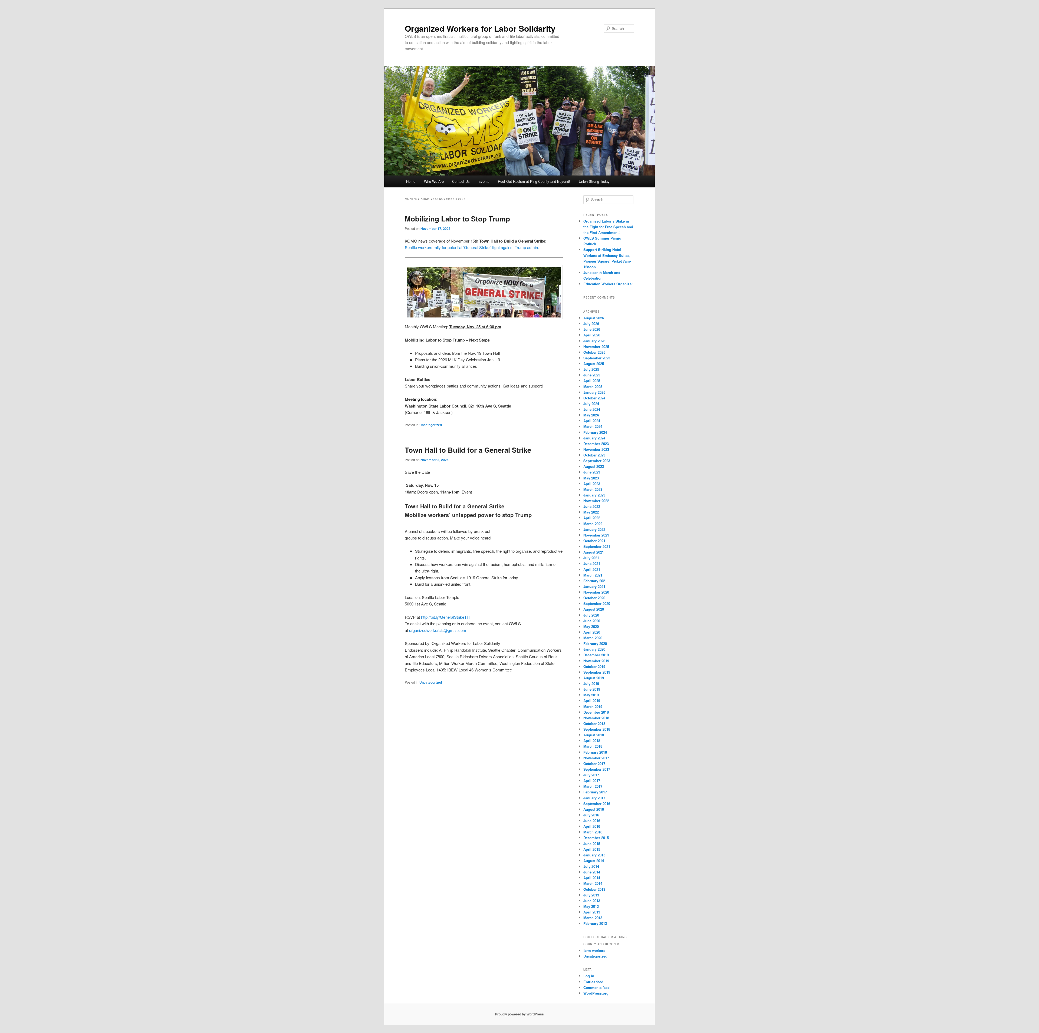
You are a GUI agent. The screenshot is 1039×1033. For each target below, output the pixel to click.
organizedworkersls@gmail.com (437, 630)
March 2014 (592, 883)
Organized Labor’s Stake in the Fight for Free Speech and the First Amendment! (608, 226)
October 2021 (594, 540)
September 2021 (596, 546)
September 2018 (596, 729)
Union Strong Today (594, 181)
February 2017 (595, 791)
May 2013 (591, 906)
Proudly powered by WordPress (519, 1014)
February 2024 (595, 432)
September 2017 (596, 769)
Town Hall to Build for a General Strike (468, 450)
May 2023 (591, 478)
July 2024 (591, 403)
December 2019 (596, 654)
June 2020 (591, 620)
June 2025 (591, 375)
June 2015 (591, 843)
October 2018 (594, 723)
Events (483, 181)
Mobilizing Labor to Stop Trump (457, 219)
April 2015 (591, 849)
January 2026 (594, 340)
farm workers (594, 950)
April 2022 (591, 517)
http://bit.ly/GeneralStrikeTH (445, 617)
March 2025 (592, 386)
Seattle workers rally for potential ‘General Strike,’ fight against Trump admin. (472, 247)
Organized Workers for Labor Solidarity (480, 28)
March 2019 (592, 706)
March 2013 (592, 917)
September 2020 (596, 603)
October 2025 (594, 352)
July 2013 (591, 895)
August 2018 (593, 734)
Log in (588, 975)
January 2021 (594, 586)
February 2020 (595, 643)
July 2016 (591, 814)
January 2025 (594, 392)
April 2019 (591, 700)
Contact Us (461, 181)
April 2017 (591, 780)
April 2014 (591, 877)
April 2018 (591, 740)
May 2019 (591, 694)
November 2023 (596, 449)
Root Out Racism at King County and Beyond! (534, 181)
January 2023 (594, 495)
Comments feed (596, 987)
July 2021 (591, 557)
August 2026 (593, 317)
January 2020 (594, 649)
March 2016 (592, 832)
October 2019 (594, 666)
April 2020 (591, 632)
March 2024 (592, 426)
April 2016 (591, 826)
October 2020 (594, 597)
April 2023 (591, 483)
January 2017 (594, 797)
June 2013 (591, 900)
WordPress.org (596, 993)
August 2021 (593, 552)
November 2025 (596, 346)
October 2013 (594, 889)
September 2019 (596, 672)
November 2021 (596, 535)
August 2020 (593, 609)
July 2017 (591, 774)
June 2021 (591, 563)
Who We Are (434, 181)
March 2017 (592, 786)
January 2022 (594, 529)
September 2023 (596, 460)
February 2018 (595, 752)
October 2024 (594, 397)
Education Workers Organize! (608, 283)
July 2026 (591, 323)
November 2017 (596, 757)
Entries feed (593, 981)
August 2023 (593, 466)
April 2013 (591, 912)
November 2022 (596, 500)
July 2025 (591, 369)
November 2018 (596, 717)
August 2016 (593, 809)
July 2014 (591, 866)
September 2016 (596, 803)
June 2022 (591, 506)
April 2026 (591, 334)
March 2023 (592, 489)
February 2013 (595, 923)
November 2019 (596, 660)
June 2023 (591, 472)
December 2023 (596, 443)
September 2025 (596, 357)
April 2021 (591, 569)
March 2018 (592, 746)
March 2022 (592, 523)
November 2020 (596, 592)
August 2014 (593, 860)
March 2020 (592, 637)
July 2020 (591, 615)
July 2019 (591, 683)
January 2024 (594, 438)
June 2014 (591, 872)
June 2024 (591, 409)
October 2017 (594, 763)
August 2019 (593, 677)
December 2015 (596, 837)
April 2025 (591, 380)
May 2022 (591, 512)
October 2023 (594, 455)
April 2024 (591, 420)
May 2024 (591, 415)
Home (410, 181)
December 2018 (596, 712)
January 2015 (594, 854)
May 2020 (591, 626)
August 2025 (593, 363)
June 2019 (591, 689)
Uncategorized (430, 424)
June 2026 (591, 329)
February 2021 (595, 580)
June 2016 (591, 820)
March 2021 (592, 575)
